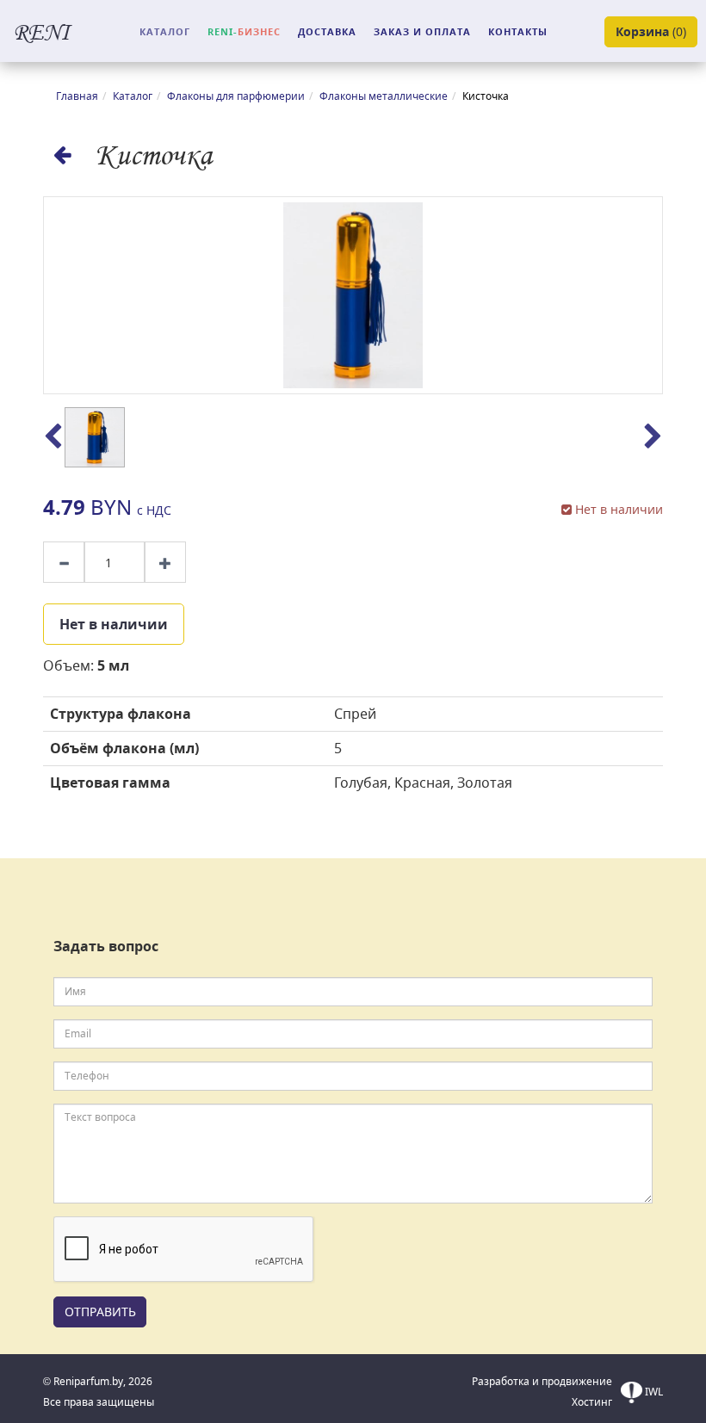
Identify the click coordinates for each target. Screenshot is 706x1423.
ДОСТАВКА (327, 31)
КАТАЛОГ (164, 31)
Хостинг (592, 1402)
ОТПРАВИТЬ (100, 1311)
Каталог (132, 96)
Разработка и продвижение (542, 1381)
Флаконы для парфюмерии (236, 96)
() (651, 31)
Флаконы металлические (383, 96)
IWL (652, 1391)
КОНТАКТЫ (518, 31)
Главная (77, 96)
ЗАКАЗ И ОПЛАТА (422, 31)
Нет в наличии (113, 624)
